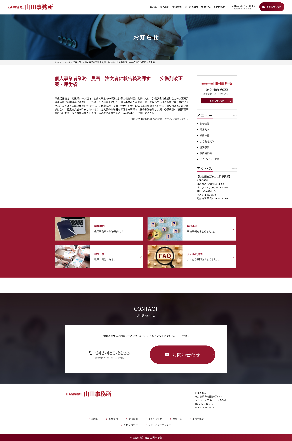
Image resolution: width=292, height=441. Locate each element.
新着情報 (204, 123)
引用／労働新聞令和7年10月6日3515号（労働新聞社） (160, 119)
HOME (153, 7)
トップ (58, 62)
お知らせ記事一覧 (72, 62)
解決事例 (177, 7)
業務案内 (164, 7)
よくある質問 (191, 7)
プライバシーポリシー (212, 159)
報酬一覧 (205, 7)
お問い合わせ (131, 425)
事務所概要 (219, 7)
